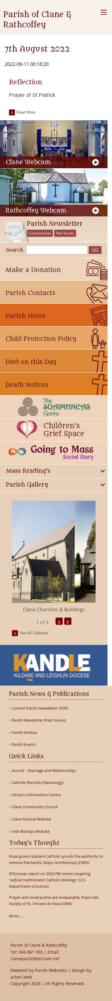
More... (15, 916)
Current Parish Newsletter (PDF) (40, 708)
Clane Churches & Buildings (54, 609)
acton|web (21, 977)
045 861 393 (31, 952)
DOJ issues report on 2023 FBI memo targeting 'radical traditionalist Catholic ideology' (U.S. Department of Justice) (49, 880)
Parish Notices (24, 732)
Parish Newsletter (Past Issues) (39, 720)
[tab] (54, 471)
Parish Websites (51, 970)
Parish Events (24, 744)
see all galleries (33, 633)
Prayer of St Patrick (32, 95)
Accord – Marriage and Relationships (44, 771)
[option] (54, 557)
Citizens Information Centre (36, 795)
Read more (25, 112)
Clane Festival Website (31, 819)
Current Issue (40, 233)
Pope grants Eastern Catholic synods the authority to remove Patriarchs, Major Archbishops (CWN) (56, 859)
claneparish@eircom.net (34, 958)
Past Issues (65, 233)
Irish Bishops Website (31, 831)
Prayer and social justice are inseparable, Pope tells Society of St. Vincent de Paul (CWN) (54, 900)
